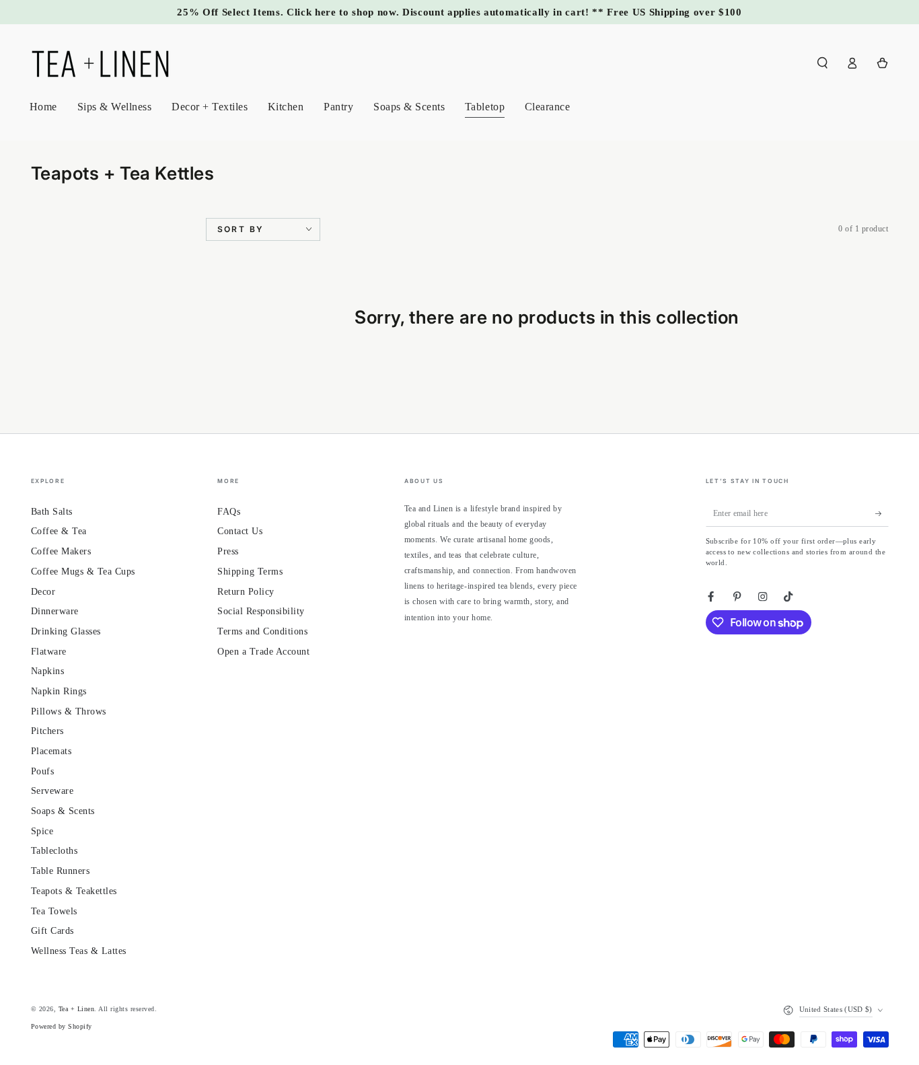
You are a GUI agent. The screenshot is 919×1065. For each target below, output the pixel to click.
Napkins (48, 671)
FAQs (228, 512)
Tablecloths (54, 851)
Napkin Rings (59, 691)
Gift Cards (52, 931)
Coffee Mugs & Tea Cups (83, 571)
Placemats (51, 751)
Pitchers (47, 731)
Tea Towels (54, 911)
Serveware (52, 791)
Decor (43, 592)
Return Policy (245, 592)
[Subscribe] (882, 513)
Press (228, 551)
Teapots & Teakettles (74, 891)
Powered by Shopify (61, 1026)
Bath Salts (52, 512)
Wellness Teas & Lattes (78, 951)
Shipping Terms (250, 571)
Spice (42, 831)
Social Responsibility (261, 611)
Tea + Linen (77, 1009)
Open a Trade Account (263, 652)
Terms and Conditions (262, 631)
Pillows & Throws (68, 711)
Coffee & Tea (59, 531)
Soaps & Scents (63, 811)
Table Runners (60, 871)
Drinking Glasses (66, 631)
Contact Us (239, 531)
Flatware (49, 652)
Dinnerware (55, 611)
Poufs (42, 771)
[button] (823, 62)
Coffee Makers (61, 551)
